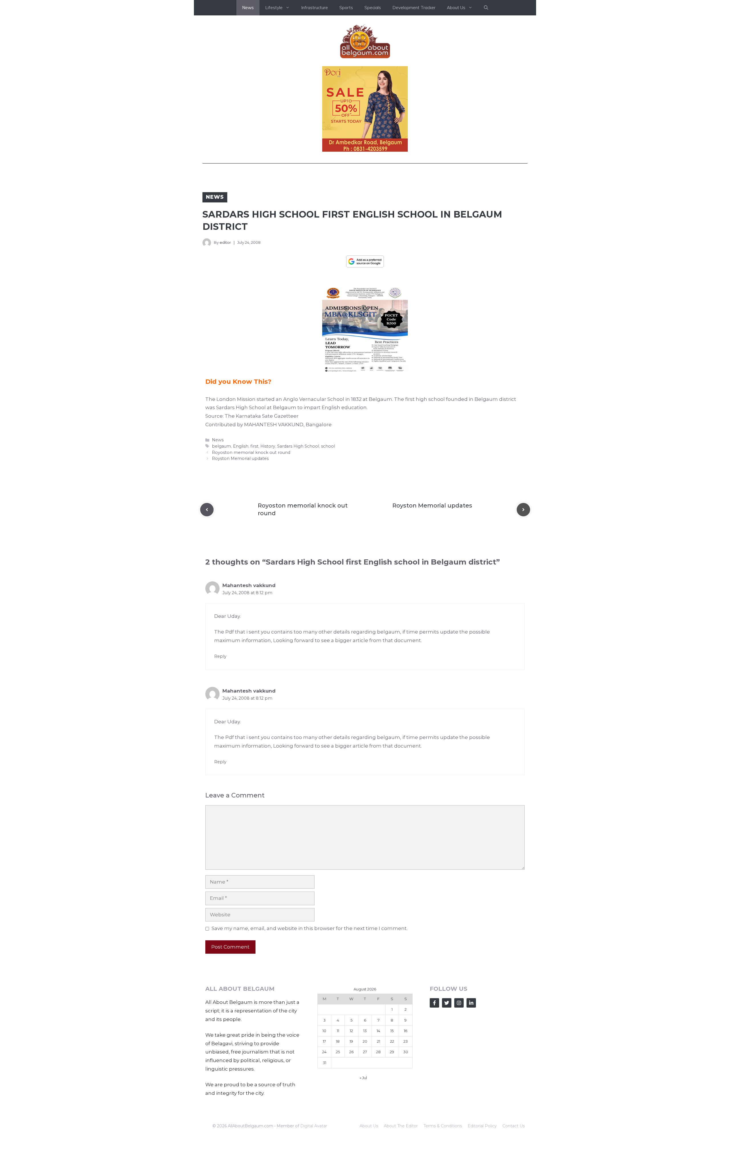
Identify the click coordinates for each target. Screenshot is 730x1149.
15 (392, 1030)
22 (392, 1041)
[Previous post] (207, 509)
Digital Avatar (313, 1125)
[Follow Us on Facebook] (434, 1003)
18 (338, 1041)
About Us (369, 1125)
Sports (346, 7)
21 (378, 1041)
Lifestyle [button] (274, 7)
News (248, 7)
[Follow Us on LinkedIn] (471, 1003)
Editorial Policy (482, 1125)
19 (351, 1041)
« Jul (363, 1077)
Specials (372, 7)
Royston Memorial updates (240, 458)
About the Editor (401, 1125)
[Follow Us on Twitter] (446, 1003)
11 (338, 1030)
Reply (220, 656)
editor (225, 242)
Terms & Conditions (442, 1125)
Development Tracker (413, 7)
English (240, 446)
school (328, 446)
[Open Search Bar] (486, 7)
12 (351, 1030)
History (267, 446)
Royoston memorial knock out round (251, 452)
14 (378, 1030)
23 (405, 1041)
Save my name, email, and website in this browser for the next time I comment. (309, 928)
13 (365, 1030)
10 (324, 1030)
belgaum (221, 446)
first (254, 446)
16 (405, 1030)
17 (324, 1041)
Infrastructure (314, 7)
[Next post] (523, 509)
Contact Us (513, 1125)
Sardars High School (298, 446)
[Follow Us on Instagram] (459, 1003)
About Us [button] (456, 7)
